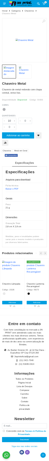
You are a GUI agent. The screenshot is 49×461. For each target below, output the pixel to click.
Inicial (4, 11)
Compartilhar (12, 155)
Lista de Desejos (25, 386)
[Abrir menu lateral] (4, 3)
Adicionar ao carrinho (18, 135)
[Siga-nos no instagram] (27, 452)
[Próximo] (45, 253)
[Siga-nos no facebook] (21, 452)
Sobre (24, 398)
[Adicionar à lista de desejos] (38, 135)
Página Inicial (24, 382)
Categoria (16, 11)
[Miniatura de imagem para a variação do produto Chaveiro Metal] (24, 71)
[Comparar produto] (5, 143)
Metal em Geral (20, 151)
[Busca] (38, 3)
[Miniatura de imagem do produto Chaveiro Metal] (9, 71)
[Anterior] (41, 253)
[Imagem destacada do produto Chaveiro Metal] (24, 40)
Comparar (24, 390)
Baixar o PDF (12, 189)
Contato (24, 401)
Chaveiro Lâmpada (11, 284)
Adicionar (12, 303)
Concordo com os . (26, 432)
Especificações (24, 162)
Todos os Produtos (24, 379)
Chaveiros (29, 11)
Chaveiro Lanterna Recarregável (35, 285)
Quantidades (9, 116)
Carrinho (24, 394)
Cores (5, 105)
